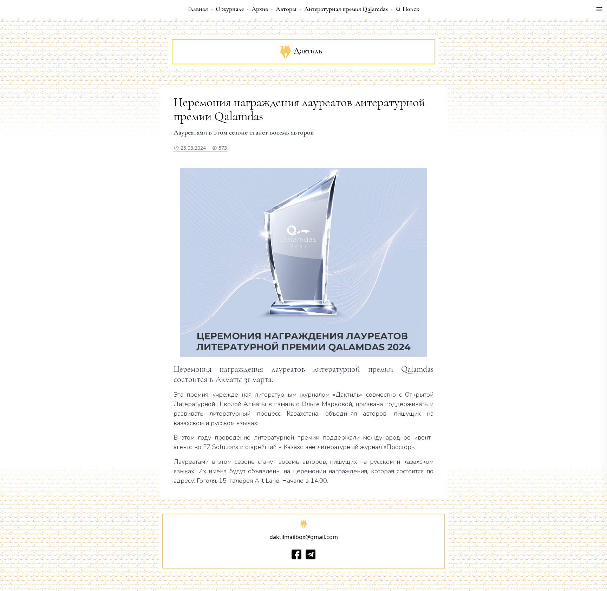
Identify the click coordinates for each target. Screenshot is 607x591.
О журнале (230, 9)
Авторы (286, 9)
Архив (260, 9)
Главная (198, 9)
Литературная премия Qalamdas (346, 9)
